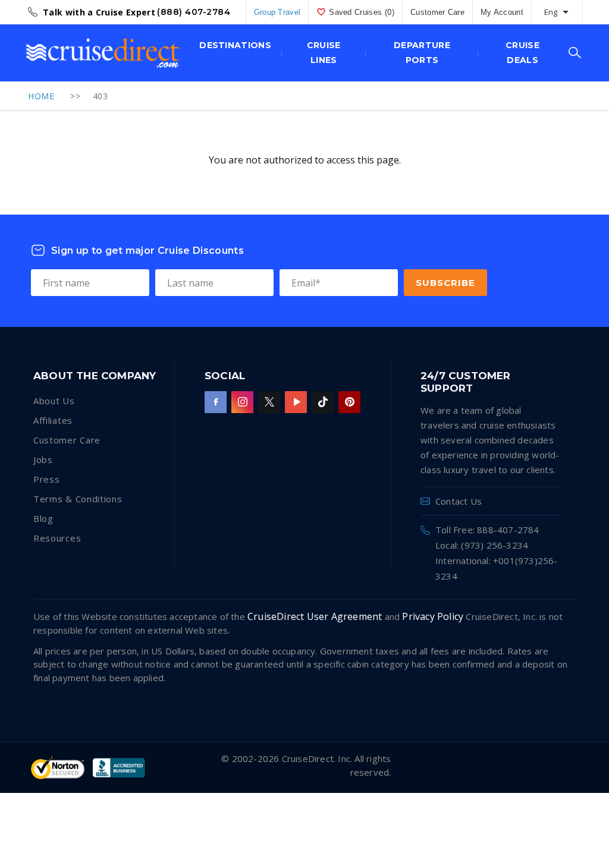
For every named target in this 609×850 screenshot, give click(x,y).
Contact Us (458, 501)
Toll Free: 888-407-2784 (487, 530)
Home (41, 96)
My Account (502, 12)
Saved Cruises (361, 12)
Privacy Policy (432, 616)
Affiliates (53, 420)
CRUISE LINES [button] (324, 52)
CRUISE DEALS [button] (522, 52)
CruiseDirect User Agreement (314, 616)
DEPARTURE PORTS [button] (422, 52)
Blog (43, 518)
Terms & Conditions (78, 499)
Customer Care (437, 12)
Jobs (43, 459)
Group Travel (277, 12)
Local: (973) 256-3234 (481, 545)
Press (46, 479)
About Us (54, 401)
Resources (57, 538)
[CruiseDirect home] (102, 53)
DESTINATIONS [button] (235, 45)
